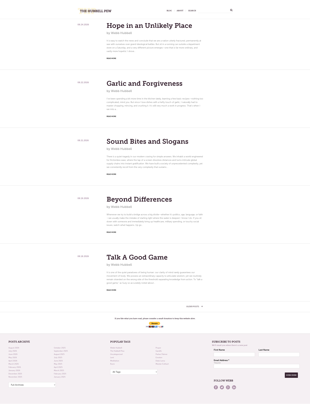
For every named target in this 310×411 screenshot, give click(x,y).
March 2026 (13, 364)
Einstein (159, 357)
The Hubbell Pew (117, 351)
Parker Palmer (161, 354)
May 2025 (58, 364)
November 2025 (15, 377)
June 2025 (58, 361)
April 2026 (12, 361)
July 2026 (12, 351)
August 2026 (13, 348)
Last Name (264, 350)
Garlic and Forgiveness (144, 83)
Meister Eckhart (162, 364)
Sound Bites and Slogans (147, 141)
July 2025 (58, 357)
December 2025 (15, 374)
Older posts (192, 306)
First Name (219, 350)
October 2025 (60, 348)
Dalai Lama (160, 361)
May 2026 (12, 357)
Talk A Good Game (137, 257)
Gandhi (159, 351)
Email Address (221, 360)
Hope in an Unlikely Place (149, 26)
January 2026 (14, 370)
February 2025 (60, 374)
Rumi (112, 364)
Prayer (158, 348)
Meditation (114, 361)
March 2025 (59, 370)
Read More (111, 58)
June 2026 (12, 354)
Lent (112, 357)
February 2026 (14, 367)
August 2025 (59, 354)
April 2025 (58, 367)
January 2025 (59, 377)
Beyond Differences (139, 199)
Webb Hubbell (116, 348)
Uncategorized (116, 354)
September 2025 (61, 351)
